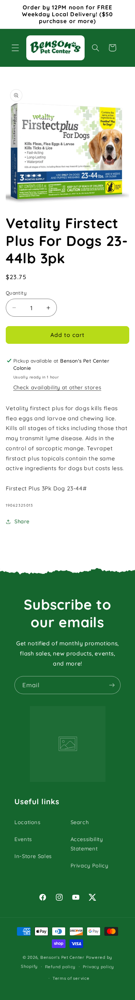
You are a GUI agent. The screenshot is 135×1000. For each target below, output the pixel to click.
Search (80, 822)
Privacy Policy (89, 865)
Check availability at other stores (57, 387)
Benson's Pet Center (62, 957)
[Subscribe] (112, 685)
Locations (27, 822)
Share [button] (22, 521)
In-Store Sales (33, 856)
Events (23, 839)
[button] (15, 47)
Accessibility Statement (87, 844)
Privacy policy (98, 966)
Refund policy (60, 966)
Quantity (16, 293)
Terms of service (71, 978)
